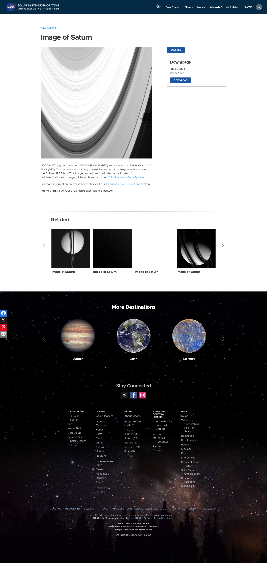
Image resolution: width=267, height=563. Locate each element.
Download (181, 80)
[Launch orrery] (158, 8)
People (185, 444)
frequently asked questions (123, 184)
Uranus (100, 451)
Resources (187, 436)
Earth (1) (129, 425)
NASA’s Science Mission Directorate (154, 518)
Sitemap (193, 509)
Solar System (76, 412)
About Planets (104, 416)
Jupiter (78, 358)
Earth (133, 358)
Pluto (99, 465)
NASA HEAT (188, 486)
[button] (248, 7)
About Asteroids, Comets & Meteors (163, 425)
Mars (99, 438)
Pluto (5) (129, 451)
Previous (44, 245)
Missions (186, 449)
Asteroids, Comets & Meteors (159, 414)
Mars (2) (129, 429)
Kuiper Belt (74, 428)
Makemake (102, 474)
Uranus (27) (131, 442)
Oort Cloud (74, 433)
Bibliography (72, 509)
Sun (70, 424)
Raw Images (48, 28)
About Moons (132, 416)
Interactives (188, 457)
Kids (183, 453)
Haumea (101, 478)
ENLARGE (176, 50)
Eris (98, 482)
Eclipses (72, 445)
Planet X (101, 491)
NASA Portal (178, 509)
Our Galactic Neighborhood (38, 9)
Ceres (99, 469)
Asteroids (158, 446)
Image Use (118, 509)
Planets (101, 412)
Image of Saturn (63, 271)
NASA (12, 7)
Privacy (104, 509)
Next (223, 245)
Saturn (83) (131, 438)
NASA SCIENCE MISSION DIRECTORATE (147, 509)
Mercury (189, 358)
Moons (128, 412)
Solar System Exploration (38, 4)
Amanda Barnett (141, 523)
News (184, 416)
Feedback (89, 509)
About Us (55, 509)
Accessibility (209, 509)
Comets (157, 450)
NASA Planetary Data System (125, 177)
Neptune (101, 456)
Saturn (100, 447)
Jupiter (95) (131, 434)
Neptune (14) (132, 447)
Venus (100, 429)
